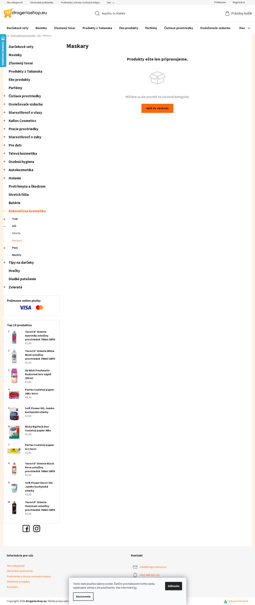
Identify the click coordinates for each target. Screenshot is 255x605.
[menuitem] (17, 28)
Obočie (16, 233)
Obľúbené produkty (18, 582)
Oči (14, 226)
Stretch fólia (19, 194)
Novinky (15, 55)
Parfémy (15, 87)
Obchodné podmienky (41, 2)
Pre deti (15, 145)
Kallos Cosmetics (22, 120)
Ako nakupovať (15, 2)
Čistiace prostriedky (25, 96)
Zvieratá (15, 287)
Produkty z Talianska (25, 71)
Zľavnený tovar (21, 63)
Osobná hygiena (21, 161)
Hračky (15, 270)
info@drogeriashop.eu (153, 567)
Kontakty (12, 587)
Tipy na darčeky (21, 262)
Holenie (15, 178)
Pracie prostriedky (23, 129)
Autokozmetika (21, 170)
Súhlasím (173, 586)
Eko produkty (19, 79)
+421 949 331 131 (150, 575)
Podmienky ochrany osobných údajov (80, 2)
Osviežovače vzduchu (26, 104)
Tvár (15, 219)
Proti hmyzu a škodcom (27, 186)
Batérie (15, 202)
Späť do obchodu (157, 108)
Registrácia (239, 2)
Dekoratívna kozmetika (27, 211)
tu (135, 588)
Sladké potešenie (22, 279)
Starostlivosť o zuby (25, 137)
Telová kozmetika (23, 153)
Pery (15, 248)
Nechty (16, 255)
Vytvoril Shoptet (238, 601)
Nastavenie (83, 597)
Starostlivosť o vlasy (25, 112)
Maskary (17, 241)
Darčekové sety (21, 46)
